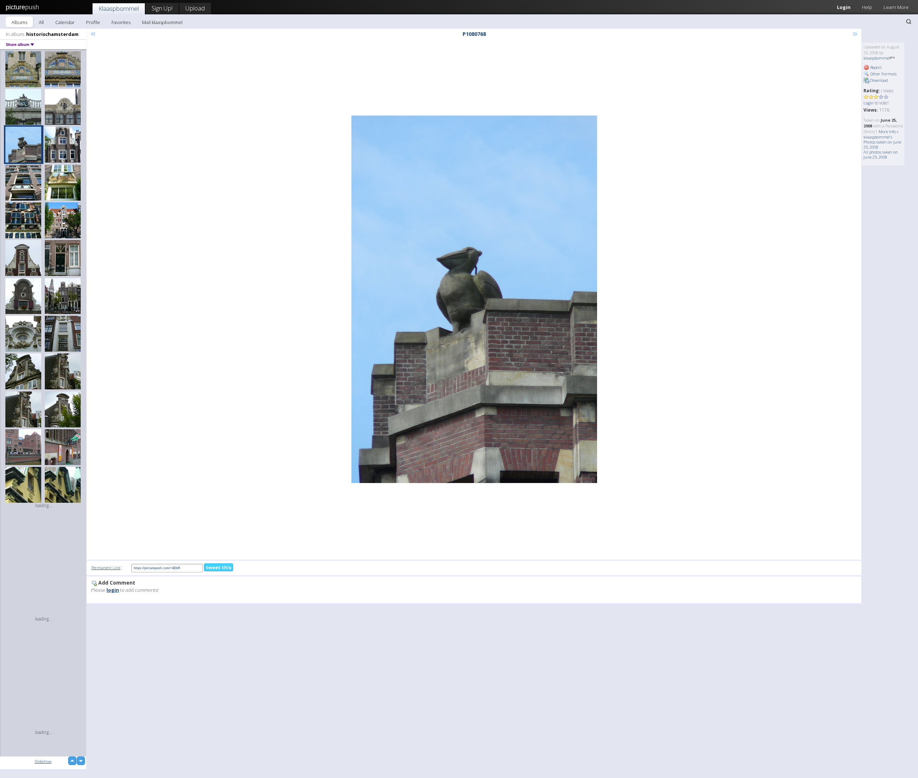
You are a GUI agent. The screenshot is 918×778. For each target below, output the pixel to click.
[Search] (908, 21)
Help (867, 7)
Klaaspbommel (119, 8)
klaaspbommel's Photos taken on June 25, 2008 (882, 142)
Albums (19, 22)
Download (878, 80)
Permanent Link (105, 567)
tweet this (218, 567)
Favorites (121, 22)
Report (875, 67)
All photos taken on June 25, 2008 (880, 154)
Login (844, 7)
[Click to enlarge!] (474, 299)
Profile (93, 22)
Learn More (896, 7)
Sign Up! (162, 8)
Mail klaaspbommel (162, 22)
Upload (195, 8)
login (113, 590)
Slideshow (43, 761)
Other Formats (882, 73)
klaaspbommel (876, 58)
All (41, 22)
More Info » (889, 131)
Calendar (65, 22)
